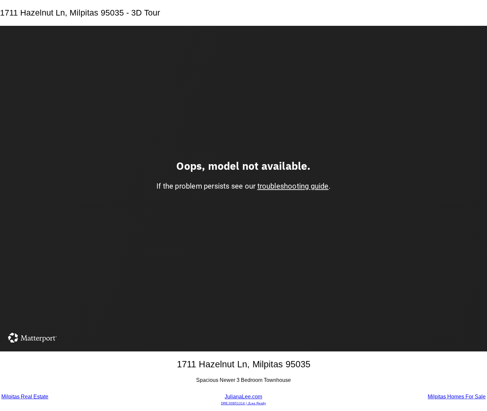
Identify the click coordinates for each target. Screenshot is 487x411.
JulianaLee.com (243, 399)
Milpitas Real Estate (24, 396)
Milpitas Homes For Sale (457, 396)
